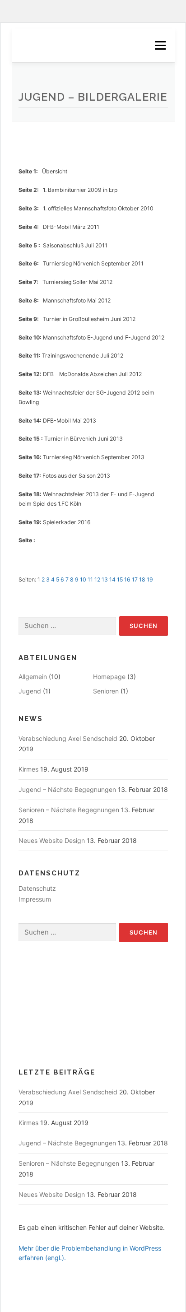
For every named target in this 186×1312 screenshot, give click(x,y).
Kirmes (28, 769)
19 (150, 579)
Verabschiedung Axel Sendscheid (68, 738)
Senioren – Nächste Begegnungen (69, 810)
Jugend (30, 691)
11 (90, 579)
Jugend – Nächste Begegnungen (67, 789)
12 (97, 579)
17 (135, 579)
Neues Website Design (52, 840)
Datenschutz (37, 888)
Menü (159, 45)
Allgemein (33, 676)
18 (142, 579)
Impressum (35, 899)
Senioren (106, 691)
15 (120, 579)
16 (127, 579)
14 (112, 579)
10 (83, 579)
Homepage (109, 676)
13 (105, 579)
